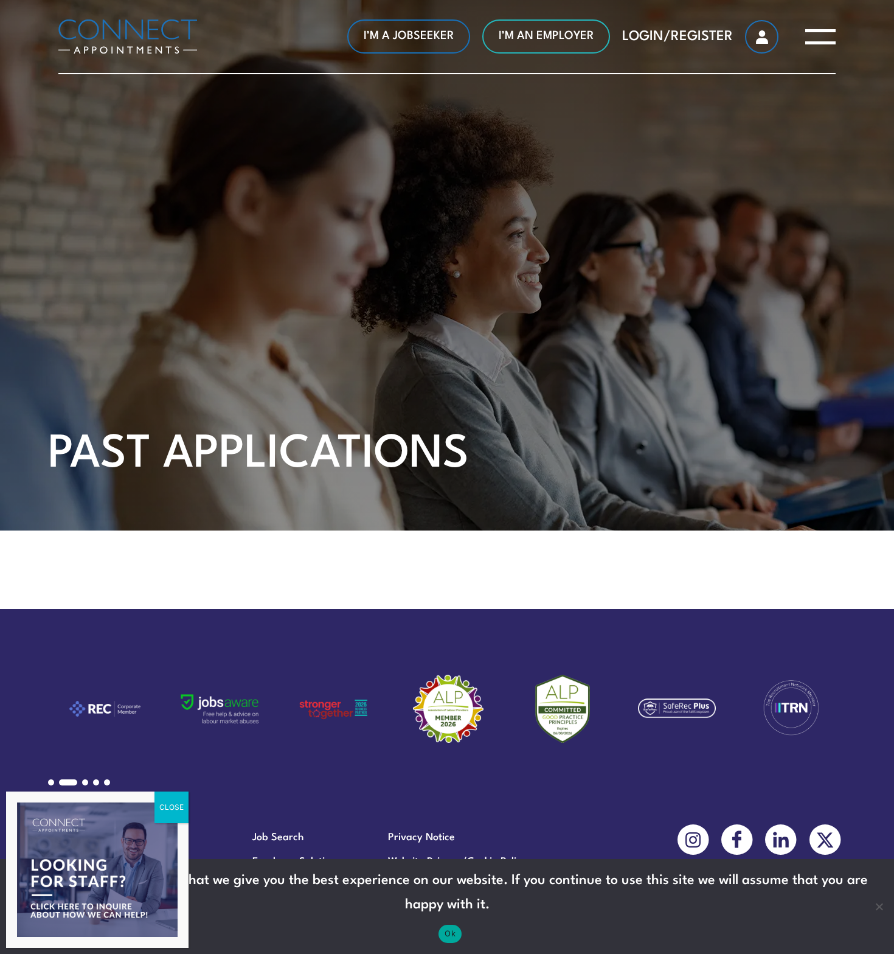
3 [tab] (85, 782)
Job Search (278, 837)
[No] (879, 906)
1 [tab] (51, 782)
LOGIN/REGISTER (677, 36)
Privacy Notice (421, 837)
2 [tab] (68, 782)
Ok (450, 933)
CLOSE (171, 807)
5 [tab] (107, 782)
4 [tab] (96, 782)
